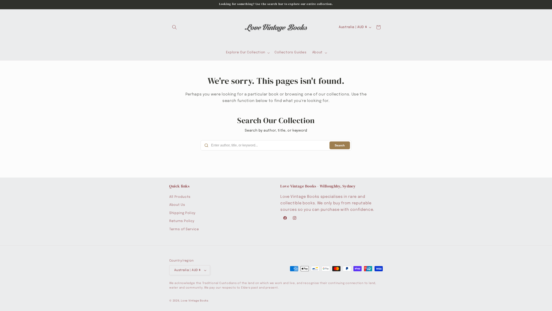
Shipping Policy (182, 213)
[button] (174, 27)
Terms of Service (184, 229)
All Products (180, 197)
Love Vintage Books (195, 300)
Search (340, 145)
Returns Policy (181, 221)
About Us (177, 205)
